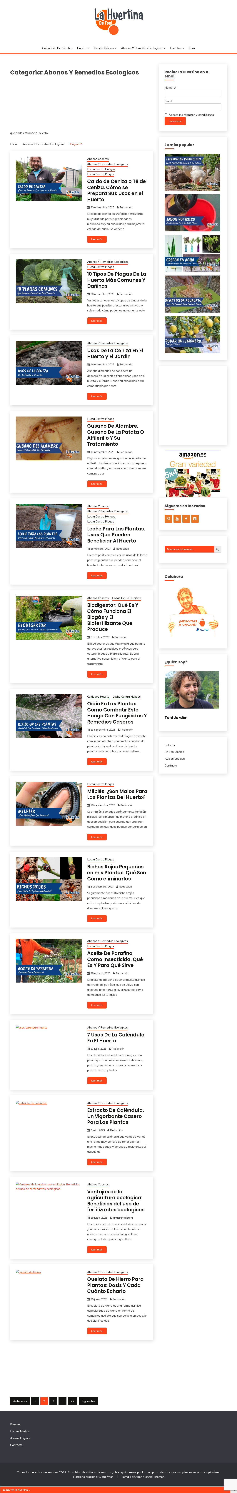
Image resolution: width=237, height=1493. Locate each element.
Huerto (81, 48)
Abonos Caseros (98, 159)
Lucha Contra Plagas (100, 174)
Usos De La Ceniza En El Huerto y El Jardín (115, 353)
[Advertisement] (81, 105)
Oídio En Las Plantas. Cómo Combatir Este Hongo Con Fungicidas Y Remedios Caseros (117, 712)
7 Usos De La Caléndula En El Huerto (116, 1037)
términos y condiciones (199, 115)
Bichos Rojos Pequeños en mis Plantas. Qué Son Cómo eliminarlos (116, 872)
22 (72, 1401)
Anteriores (20, 1401)
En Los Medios (174, 752)
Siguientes (88, 1401)
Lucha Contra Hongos (101, 169)
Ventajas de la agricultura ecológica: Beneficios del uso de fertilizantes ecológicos (116, 1200)
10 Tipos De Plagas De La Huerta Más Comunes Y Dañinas (116, 280)
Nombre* (170, 87)
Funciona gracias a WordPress (93, 1477)
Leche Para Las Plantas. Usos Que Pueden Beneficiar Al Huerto (116, 534)
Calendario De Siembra (57, 48)
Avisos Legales (175, 758)
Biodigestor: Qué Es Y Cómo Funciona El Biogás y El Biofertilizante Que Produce (112, 617)
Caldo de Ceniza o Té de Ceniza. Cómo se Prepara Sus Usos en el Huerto (116, 190)
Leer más (97, 239)
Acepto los (191, 115)
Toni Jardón (176, 717)
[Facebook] (186, 519)
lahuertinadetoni (123, 1217)
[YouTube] (177, 519)
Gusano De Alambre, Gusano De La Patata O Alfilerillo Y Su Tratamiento (115, 435)
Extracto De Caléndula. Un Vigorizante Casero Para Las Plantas (115, 1116)
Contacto (171, 765)
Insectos (175, 48)
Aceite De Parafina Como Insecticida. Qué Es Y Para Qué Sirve (115, 959)
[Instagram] (168, 519)
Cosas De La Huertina (126, 598)
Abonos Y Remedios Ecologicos (142, 48)
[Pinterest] (195, 519)
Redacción (126, 207)
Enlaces (170, 745)
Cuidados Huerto (98, 696)
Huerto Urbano (104, 48)
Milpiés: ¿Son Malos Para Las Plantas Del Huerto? (117, 794)
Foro (192, 48)
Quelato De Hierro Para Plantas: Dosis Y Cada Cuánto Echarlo (115, 1285)
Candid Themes (153, 1477)
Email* (169, 101)
